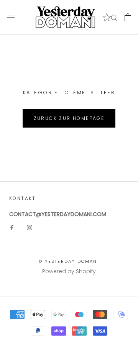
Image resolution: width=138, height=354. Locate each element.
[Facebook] (12, 227)
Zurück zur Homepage (69, 118)
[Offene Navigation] (11, 17)
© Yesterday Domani (69, 261)
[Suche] (114, 17)
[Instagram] (29, 227)
